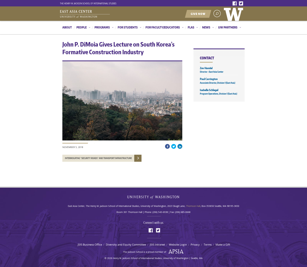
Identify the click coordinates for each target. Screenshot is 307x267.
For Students (128, 27)
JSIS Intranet (157, 244)
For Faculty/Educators (163, 27)
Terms (208, 244)
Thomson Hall (193, 205)
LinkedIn (179, 146)
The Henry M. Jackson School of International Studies (88, 3)
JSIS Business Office (90, 244)
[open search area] (217, 13)
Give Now (198, 14)
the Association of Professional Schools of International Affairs (175, 251)
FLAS (191, 27)
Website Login (178, 244)
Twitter (242, 3)
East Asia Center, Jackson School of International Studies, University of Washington (100, 14)
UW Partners (227, 27)
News (206, 27)
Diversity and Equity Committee (126, 244)
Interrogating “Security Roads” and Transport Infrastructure (98, 158)
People (81, 27)
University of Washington (234, 13)
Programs (102, 27)
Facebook (235, 3)
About (67, 27)
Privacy (195, 244)
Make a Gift (223, 244)
